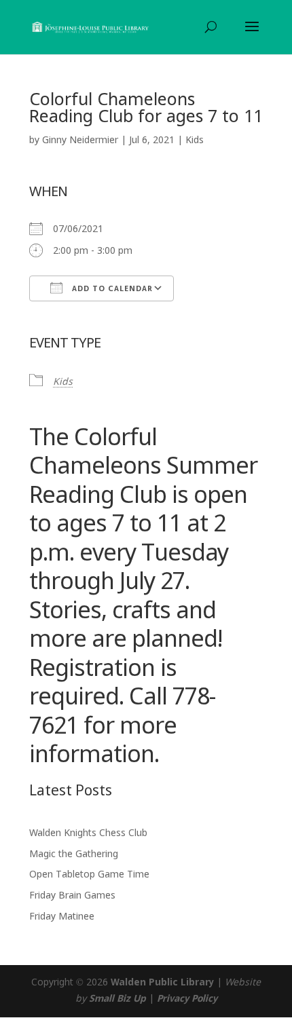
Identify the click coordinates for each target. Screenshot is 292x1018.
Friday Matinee (61, 917)
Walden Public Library (162, 983)
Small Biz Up (117, 999)
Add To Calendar (111, 289)
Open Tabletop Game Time (89, 875)
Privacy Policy (187, 999)
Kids (194, 140)
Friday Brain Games (72, 896)
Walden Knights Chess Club (88, 833)
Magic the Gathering (73, 854)
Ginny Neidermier (80, 140)
